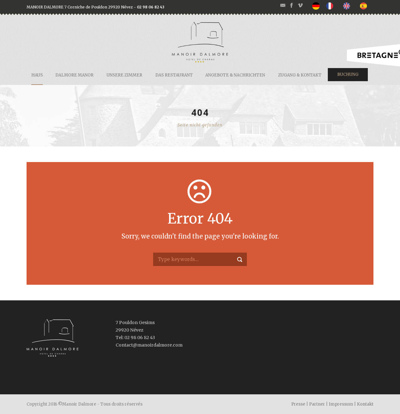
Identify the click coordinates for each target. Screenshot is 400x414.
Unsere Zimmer (124, 75)
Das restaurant (174, 75)
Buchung (347, 74)
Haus (37, 75)
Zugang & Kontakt (300, 75)
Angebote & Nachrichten (235, 75)
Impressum (341, 404)
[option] (331, 5)
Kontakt (365, 404)
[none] (317, 6)
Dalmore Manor (74, 75)
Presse (298, 404)
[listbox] (342, 6)
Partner (317, 404)
